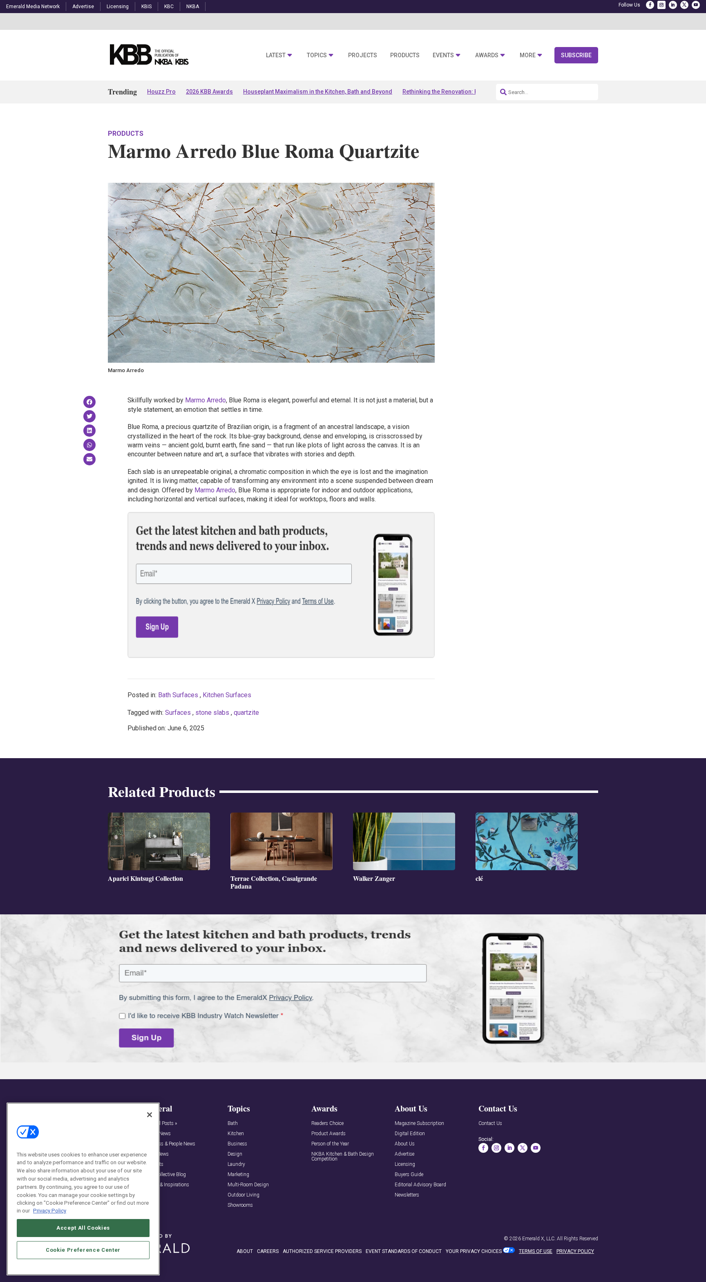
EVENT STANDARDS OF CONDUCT (404, 1251)
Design (235, 1154)
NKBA (192, 6)
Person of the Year (330, 1144)
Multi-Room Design (248, 1185)
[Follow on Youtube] (696, 5)
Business (237, 1144)
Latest (276, 55)
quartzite (246, 712)
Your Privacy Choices (474, 1251)
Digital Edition (410, 1133)
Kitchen (236, 1133)
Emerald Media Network (33, 6)
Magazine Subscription (419, 1123)
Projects (362, 55)
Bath (233, 1123)
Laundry (236, 1164)
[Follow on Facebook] (650, 5)
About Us (405, 1144)
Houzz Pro (161, 91)
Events (443, 55)
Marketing (238, 1174)
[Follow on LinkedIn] (673, 5)
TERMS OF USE (535, 1251)
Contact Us (490, 1123)
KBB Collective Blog (165, 1174)
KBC (169, 6)
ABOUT (245, 1251)
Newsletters (407, 1195)
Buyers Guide (409, 1174)
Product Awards (328, 1133)
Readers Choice (327, 1123)
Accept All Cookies (83, 1228)
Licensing (118, 6)
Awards (486, 55)
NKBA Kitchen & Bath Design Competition (342, 1157)
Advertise (83, 6)
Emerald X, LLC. (539, 1239)
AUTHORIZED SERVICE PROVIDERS (322, 1251)
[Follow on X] (684, 5)
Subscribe (576, 55)
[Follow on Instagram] (661, 5)
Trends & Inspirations (166, 1185)
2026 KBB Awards (209, 91)
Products (405, 55)
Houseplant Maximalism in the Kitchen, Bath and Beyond (317, 91)
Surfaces (178, 712)
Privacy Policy (49, 1211)
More (528, 55)
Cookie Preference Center (83, 1250)
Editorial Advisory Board (420, 1185)
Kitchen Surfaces (227, 695)
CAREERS (268, 1251)
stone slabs (212, 712)
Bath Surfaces (178, 695)
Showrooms (240, 1205)
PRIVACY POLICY (575, 1251)
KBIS (146, 6)
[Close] (150, 1115)
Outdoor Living (243, 1195)
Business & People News (169, 1144)
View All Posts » (160, 1123)
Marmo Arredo (205, 400)
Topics (317, 55)
